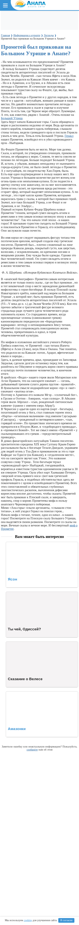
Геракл (69, 135)
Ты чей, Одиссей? (17, 593)
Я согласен (66, 920)
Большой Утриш (11, 118)
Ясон (9, 543)
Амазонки (12, 693)
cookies (28, 920)
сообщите (32, 749)
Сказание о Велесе (18, 643)
